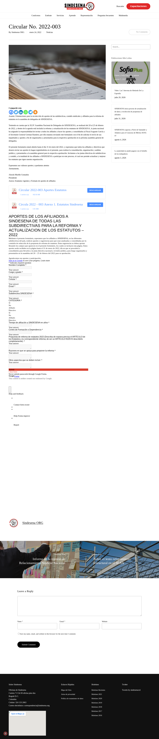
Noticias (49, 32)
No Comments (142, 32)
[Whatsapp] (25, 112)
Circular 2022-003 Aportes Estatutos (42, 190)
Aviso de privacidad (68, 694)
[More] (35, 112)
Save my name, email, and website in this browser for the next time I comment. (48, 634)
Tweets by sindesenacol (131, 690)
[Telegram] (30, 112)
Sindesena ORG (18, 32)
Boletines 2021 (97, 694)
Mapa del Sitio (66, 690)
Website (104, 621)
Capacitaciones (138, 6)
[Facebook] (11, 112)
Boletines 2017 (97, 711)
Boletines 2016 (97, 715)
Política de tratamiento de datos (72, 698)
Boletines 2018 (97, 707)
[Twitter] (16, 112)
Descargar (95, 190)
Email (62, 621)
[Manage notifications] (5, 734)
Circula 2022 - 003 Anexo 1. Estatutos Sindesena (51, 204)
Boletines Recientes (98, 690)
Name (20, 621)
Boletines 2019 (97, 703)
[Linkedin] (21, 112)
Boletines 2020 (97, 698)
